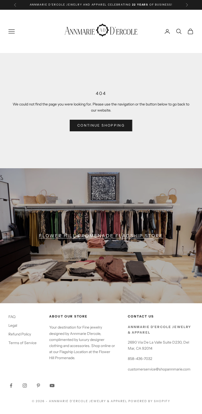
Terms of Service (22, 342)
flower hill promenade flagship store (101, 235)
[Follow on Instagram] (24, 385)
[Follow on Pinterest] (38, 385)
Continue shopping (101, 125)
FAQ (12, 316)
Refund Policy (19, 334)
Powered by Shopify (149, 401)
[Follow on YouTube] (52, 385)
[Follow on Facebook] (11, 385)
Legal (12, 325)
